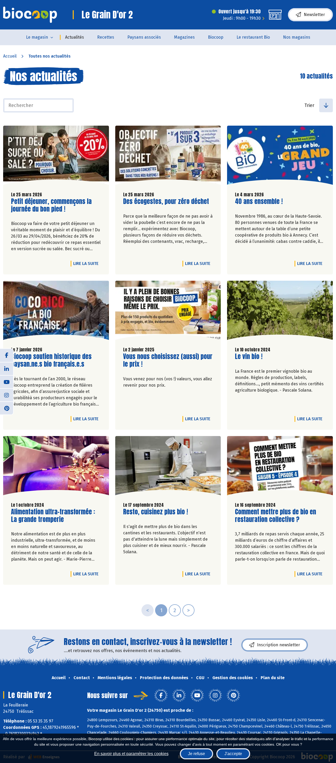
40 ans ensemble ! (259, 201)
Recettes (105, 37)
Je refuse (196, 753)
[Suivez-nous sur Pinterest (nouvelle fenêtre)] (6, 407)
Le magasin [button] (37, 37)
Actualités (74, 37)
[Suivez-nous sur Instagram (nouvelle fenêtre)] (6, 394)
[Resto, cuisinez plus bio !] (168, 467)
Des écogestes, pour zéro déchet (166, 201)
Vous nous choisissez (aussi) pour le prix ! (167, 360)
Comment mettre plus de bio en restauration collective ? (275, 515)
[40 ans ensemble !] (280, 156)
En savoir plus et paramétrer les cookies (131, 753)
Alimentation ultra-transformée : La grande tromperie (53, 515)
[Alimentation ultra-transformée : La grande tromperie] (56, 467)
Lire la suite (87, 263)
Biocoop (215, 37)
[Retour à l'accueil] (30, 15)
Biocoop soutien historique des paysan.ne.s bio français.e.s (51, 360)
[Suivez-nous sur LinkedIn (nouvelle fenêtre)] (6, 368)
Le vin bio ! (248, 356)
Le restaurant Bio (253, 37)
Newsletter (314, 14)
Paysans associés (144, 37)
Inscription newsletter (278, 644)
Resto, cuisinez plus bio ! (155, 512)
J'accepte (233, 753)
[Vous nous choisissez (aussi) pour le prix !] (168, 311)
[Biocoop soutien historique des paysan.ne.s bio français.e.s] (56, 311)
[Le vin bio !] (280, 311)
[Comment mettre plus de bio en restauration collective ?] (280, 467)
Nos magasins (296, 37)
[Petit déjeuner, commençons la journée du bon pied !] (56, 156)
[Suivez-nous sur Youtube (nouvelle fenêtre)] (6, 381)
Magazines (184, 37)
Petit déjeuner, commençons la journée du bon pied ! (51, 205)
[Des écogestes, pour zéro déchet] (168, 156)
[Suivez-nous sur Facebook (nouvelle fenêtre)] (6, 355)
